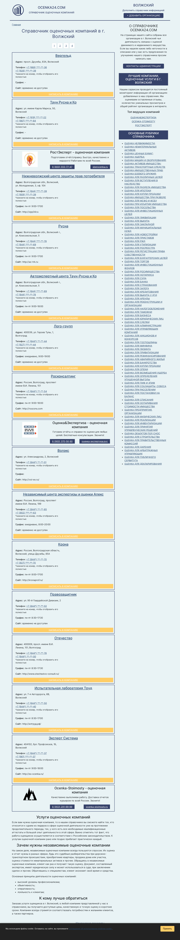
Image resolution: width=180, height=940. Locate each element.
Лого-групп (63, 326)
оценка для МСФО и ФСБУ (140, 200)
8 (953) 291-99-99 (62, 806)
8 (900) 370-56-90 (62, 441)
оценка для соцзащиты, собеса (145, 386)
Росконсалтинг (63, 376)
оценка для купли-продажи (142, 194)
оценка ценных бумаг (138, 153)
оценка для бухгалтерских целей (145, 258)
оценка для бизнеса (137, 315)
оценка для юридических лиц (144, 318)
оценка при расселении (140, 389)
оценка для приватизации (141, 352)
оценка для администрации (142, 325)
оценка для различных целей (143, 177)
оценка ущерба (134, 156)
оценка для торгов (136, 261)
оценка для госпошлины (140, 342)
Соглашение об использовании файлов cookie (90, 929)
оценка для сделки (136, 322)
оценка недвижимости (139, 143)
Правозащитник (63, 594)
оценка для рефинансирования (145, 355)
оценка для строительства (142, 436)
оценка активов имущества (142, 163)
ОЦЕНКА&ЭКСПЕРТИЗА (143, 117)
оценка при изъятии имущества (145, 204)
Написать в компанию (63, 94)
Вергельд (63, 56)
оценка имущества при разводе (145, 197)
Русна (63, 226)
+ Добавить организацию (143, 15)
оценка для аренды (137, 298)
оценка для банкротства (140, 362)
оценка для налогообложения (144, 308)
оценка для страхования (140, 285)
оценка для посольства (140, 207)
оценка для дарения (137, 447)
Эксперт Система (63, 738)
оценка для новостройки (141, 234)
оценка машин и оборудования (145, 160)
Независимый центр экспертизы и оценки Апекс (63, 494)
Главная (16, 24)
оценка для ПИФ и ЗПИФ (139, 382)
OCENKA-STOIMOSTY (143, 121)
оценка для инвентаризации (143, 423)
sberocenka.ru (100, 166)
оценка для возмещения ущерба (145, 372)
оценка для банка (136, 281)
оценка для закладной (139, 224)
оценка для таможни (138, 312)
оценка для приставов (139, 237)
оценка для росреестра (139, 248)
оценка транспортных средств (144, 167)
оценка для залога (136, 288)
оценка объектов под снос (142, 433)
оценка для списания (138, 399)
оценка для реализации (140, 420)
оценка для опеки (136, 369)
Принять (167, 928)
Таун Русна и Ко (63, 102)
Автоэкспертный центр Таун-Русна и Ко (63, 276)
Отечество (63, 638)
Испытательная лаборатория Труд (63, 688)
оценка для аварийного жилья (144, 359)
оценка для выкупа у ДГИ (140, 295)
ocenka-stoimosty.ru (97, 806)
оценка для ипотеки (137, 190)
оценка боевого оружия (140, 173)
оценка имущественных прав (143, 170)
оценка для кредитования (141, 291)
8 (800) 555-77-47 (62, 166)
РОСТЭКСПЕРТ (143, 125)
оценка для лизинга (137, 349)
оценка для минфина (138, 345)
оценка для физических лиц (142, 416)
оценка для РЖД (134, 241)
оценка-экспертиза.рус (95, 441)
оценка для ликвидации (140, 217)
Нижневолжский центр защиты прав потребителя (63, 176)
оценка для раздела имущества (145, 187)
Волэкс (63, 450)
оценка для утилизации (140, 244)
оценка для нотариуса (139, 275)
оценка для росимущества (142, 271)
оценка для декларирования (143, 463)
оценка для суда (135, 278)
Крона (63, 544)
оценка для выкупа (136, 221)
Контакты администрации (143, 66)
